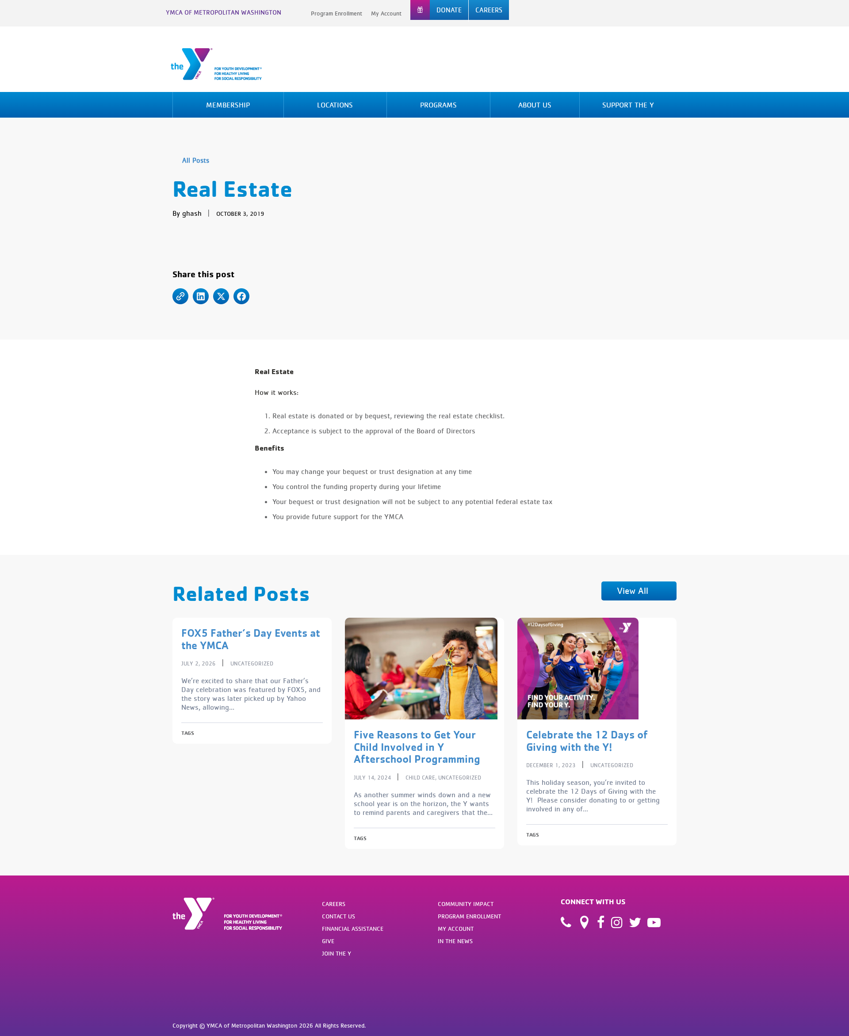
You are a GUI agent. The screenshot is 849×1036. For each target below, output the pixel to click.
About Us (534, 104)
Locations (335, 104)
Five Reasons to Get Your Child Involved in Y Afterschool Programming (417, 746)
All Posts (195, 160)
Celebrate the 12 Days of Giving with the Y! (587, 740)
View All (632, 590)
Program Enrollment (336, 13)
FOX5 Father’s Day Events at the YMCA (250, 639)
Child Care (420, 777)
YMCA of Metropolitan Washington (223, 12)
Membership (228, 104)
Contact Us (338, 916)
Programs (438, 104)
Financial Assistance (352, 928)
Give (328, 940)
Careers (333, 903)
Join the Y (336, 953)
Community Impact (465, 903)
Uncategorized (251, 663)
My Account (386, 13)
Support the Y (628, 104)
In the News (455, 940)
